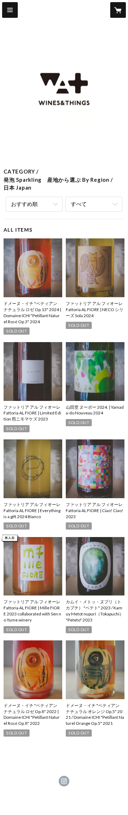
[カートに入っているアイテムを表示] (118, 10)
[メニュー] (10, 10)
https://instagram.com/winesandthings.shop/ (64, 781)
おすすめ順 (24, 204)
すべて (79, 204)
